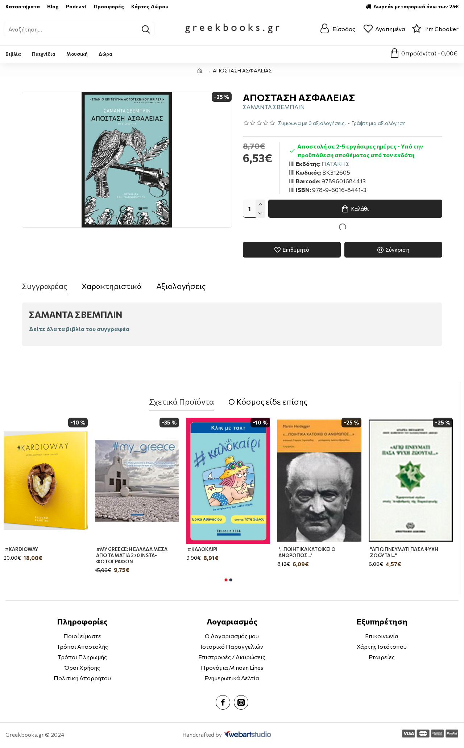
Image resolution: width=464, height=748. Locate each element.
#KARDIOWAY (21, 549)
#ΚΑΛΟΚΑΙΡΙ (202, 549)
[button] (225, 579)
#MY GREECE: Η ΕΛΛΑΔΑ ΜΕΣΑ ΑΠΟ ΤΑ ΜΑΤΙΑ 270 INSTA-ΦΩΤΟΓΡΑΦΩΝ (131, 555)
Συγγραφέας (44, 286)
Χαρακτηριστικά (112, 286)
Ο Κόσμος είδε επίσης (267, 401)
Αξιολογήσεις (181, 286)
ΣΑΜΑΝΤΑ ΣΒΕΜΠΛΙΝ (274, 106)
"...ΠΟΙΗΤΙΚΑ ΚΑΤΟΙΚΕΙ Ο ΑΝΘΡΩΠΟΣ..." (306, 552)
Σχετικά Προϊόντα (181, 401)
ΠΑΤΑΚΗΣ (335, 163)
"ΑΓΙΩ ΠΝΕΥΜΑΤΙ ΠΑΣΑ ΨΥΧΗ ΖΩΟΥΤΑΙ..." (404, 552)
